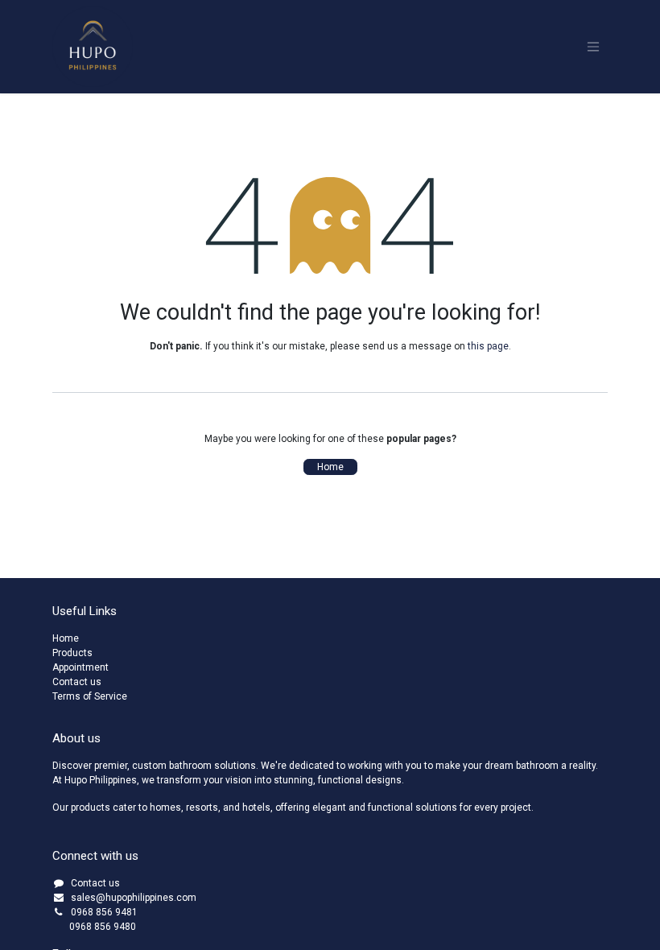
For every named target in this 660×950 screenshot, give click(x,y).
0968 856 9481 (104, 912)
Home (330, 467)
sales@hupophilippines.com (133, 897)
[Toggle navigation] (593, 47)
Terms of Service (89, 696)
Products (72, 653)
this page (488, 346)
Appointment (80, 667)
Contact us (76, 682)
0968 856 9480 (94, 926)
